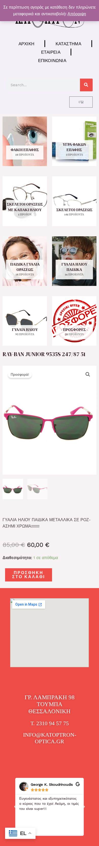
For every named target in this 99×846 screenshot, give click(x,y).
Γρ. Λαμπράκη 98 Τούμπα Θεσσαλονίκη (50, 704)
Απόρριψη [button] (77, 13)
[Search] (86, 85)
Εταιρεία (50, 52)
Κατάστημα (68, 44)
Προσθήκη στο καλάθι (28, 574)
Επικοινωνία (52, 60)
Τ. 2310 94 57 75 (49, 723)
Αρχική (26, 44)
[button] (87, 374)
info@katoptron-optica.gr (49, 738)
